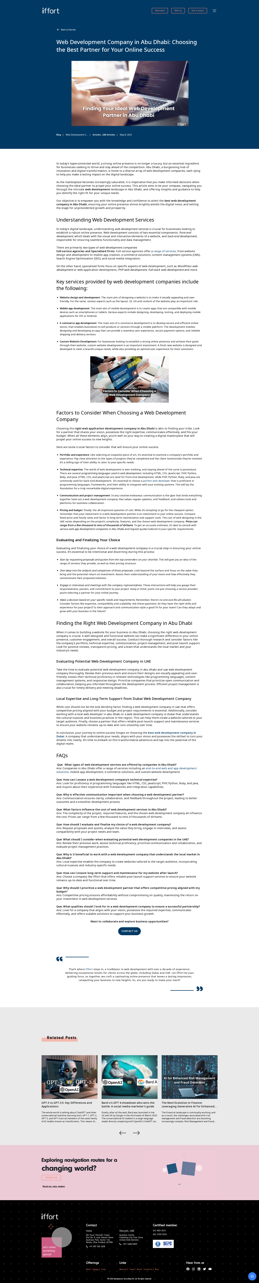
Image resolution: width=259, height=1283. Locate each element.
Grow (103, 1269)
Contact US (130, 931)
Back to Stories (68, 29)
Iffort (89, 969)
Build (88, 1269)
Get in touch (198, 10)
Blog (58, 134)
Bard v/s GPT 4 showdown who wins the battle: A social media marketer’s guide (128, 1104)
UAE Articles (108, 134)
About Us (123, 1269)
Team (131, 1269)
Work (139, 1269)
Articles (97, 134)
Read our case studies (54, 1186)
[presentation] (123, 1133)
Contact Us (51, 1177)
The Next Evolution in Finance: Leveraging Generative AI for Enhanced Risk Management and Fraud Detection (188, 1106)
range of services (165, 251)
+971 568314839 (130, 1244)
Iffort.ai (178, 10)
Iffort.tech (160, 10)
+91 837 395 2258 (97, 1247)
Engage (96, 1269)
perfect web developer (156, 480)
